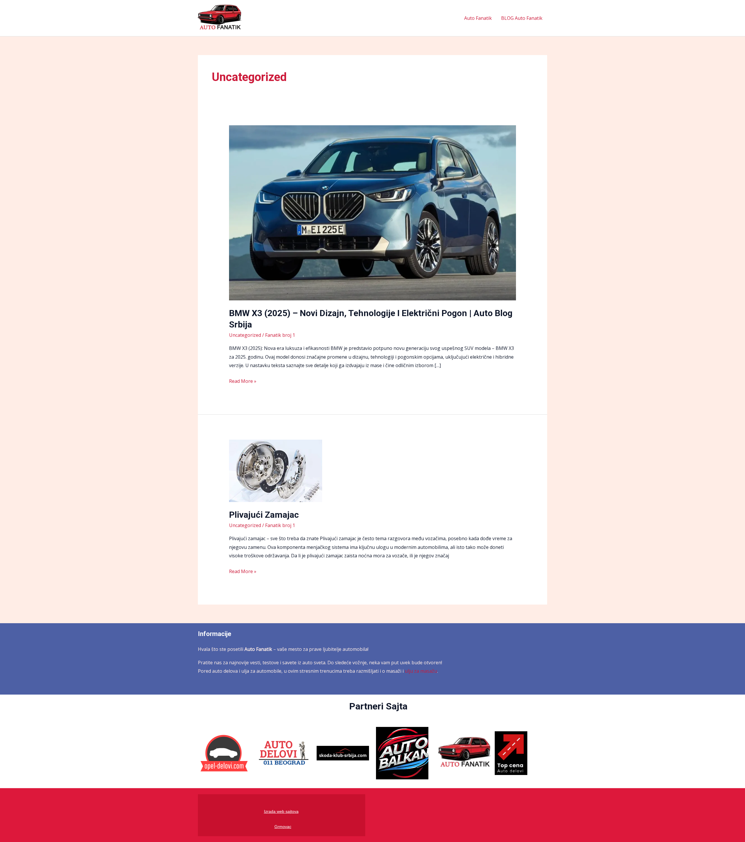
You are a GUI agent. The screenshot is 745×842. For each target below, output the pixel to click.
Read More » (242, 380)
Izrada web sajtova (281, 811)
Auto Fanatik (478, 18)
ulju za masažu (421, 671)
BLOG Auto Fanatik (521, 18)
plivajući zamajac (264, 515)
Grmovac (282, 826)
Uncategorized (245, 335)
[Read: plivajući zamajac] (275, 470)
